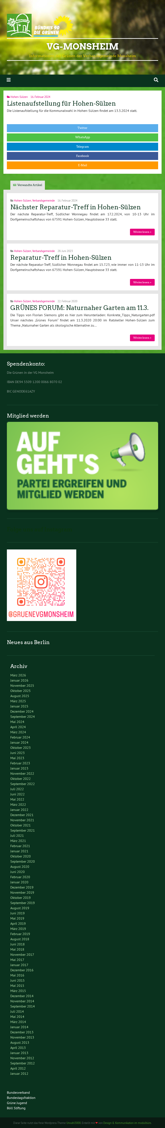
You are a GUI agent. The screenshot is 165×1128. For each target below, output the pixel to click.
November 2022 (22, 773)
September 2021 (22, 830)
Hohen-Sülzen (19, 97)
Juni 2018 (17, 944)
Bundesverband (18, 1092)
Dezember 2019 (22, 887)
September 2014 (22, 1006)
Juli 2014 (17, 1011)
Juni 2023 (17, 753)
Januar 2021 (19, 851)
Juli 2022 (17, 789)
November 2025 (22, 685)
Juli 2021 (17, 835)
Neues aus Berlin (28, 642)
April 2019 (18, 923)
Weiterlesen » (142, 231)
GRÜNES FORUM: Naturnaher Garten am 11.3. (79, 308)
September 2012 (22, 1063)
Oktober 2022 (20, 778)
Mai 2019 (17, 918)
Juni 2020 (17, 872)
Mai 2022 (17, 799)
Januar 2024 (19, 742)
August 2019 (19, 908)
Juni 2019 (17, 913)
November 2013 (22, 1037)
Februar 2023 (20, 763)
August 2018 (19, 939)
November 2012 (22, 1058)
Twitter (82, 128)
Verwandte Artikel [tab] (29, 185)
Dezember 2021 (22, 815)
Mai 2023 (17, 758)
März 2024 (18, 732)
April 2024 (18, 727)
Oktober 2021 (20, 825)
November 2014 (22, 1001)
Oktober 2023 (20, 747)
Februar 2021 (20, 846)
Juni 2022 (17, 794)
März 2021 (18, 841)
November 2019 (22, 892)
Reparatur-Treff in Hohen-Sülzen (61, 257)
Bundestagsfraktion (21, 1097)
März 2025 (18, 701)
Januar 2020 (19, 882)
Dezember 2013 (22, 1032)
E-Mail (82, 165)
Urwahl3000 (73, 1123)
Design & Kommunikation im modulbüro (127, 1123)
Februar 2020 (20, 877)
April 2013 (18, 1047)
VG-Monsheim (83, 46)
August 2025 (19, 696)
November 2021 (22, 820)
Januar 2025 (19, 706)
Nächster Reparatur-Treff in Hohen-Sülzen (75, 207)
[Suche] (156, 80)
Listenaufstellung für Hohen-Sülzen (61, 103)
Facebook (82, 156)
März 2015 (18, 991)
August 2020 (19, 866)
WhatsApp (82, 137)
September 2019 (22, 903)
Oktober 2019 (20, 897)
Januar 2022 (19, 809)
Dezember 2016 (22, 970)
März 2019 (18, 928)
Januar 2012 (19, 1073)
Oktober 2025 (20, 690)
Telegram (82, 146)
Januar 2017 (19, 965)
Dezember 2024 (22, 711)
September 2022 (22, 784)
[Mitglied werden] (82, 509)
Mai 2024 (17, 722)
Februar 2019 (20, 934)
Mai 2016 (17, 975)
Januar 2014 (19, 1027)
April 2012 (18, 1068)
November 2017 (22, 954)
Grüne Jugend (17, 1103)
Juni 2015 (17, 980)
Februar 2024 (20, 737)
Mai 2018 (17, 949)
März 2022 (18, 804)
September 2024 (22, 716)
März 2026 (18, 675)
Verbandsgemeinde (43, 200)
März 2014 (18, 1022)
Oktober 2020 (20, 856)
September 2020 (22, 861)
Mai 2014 (17, 1016)
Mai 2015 (17, 985)
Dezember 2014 (22, 996)
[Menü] (9, 80)
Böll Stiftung (16, 1108)
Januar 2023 (19, 768)
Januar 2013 (19, 1053)
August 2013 (19, 1042)
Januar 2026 (19, 680)
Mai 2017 (17, 959)
